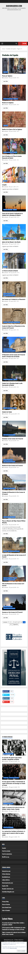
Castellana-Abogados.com (8, 892)
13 (18, 622)
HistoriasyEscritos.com (7, 883)
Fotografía (6, 777)
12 (15, 622)
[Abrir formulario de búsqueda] (16, 43)
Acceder (4, 848)
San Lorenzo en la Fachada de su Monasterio (14, 289)
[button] (2, 43)
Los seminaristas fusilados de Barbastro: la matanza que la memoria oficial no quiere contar (13, 833)
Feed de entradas (6, 851)
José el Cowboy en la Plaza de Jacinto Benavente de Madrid (14, 146)
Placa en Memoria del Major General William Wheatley (14, 511)
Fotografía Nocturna (8, 98)
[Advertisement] (14, 25)
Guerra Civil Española (8, 753)
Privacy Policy (5, 901)
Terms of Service (6, 904)
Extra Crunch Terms (6, 907)
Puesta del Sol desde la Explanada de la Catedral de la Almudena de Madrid (14, 203)
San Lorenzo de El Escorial (9, 295)
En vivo (24, 43)
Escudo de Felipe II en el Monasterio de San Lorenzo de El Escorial (14, 316)
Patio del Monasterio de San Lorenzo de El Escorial (14, 574)
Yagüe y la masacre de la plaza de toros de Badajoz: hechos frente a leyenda (13, 808)
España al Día (5, 886)
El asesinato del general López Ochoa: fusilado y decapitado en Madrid (12, 758)
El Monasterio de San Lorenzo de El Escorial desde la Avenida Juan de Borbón (14, 345)
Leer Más (6, 82)
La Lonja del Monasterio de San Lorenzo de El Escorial (14, 545)
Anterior (5, 622)
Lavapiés (14, 175)
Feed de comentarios (7, 854)
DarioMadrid (5, 77)
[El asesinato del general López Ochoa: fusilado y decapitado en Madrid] (14, 748)
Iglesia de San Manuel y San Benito (14, 232)
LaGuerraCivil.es (6, 880)
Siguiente (15, 624)
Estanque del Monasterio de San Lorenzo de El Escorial (14, 482)
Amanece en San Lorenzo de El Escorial (14, 602)
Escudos (5, 322)
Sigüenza (6, 72)
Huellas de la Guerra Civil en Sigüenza (14, 119)
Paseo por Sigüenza (14, 66)
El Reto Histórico (6, 874)
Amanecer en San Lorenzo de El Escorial (14, 429)
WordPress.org (5, 857)
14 (21, 622)
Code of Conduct (6, 910)
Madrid (15, 152)
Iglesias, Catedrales (8, 209)
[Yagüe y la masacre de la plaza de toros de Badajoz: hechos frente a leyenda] (14, 797)
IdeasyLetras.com (6, 871)
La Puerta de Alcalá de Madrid (14, 261)
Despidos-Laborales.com (7, 889)
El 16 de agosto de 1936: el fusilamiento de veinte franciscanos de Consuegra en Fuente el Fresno (13, 783)
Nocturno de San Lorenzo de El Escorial (14, 455)
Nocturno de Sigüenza (14, 93)
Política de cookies (13, 948)
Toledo (14, 408)
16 (10, 624)
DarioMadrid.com (14, 5)
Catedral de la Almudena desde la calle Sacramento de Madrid (14, 373)
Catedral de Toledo (14, 402)
